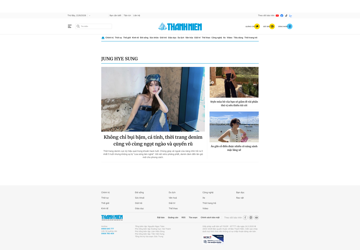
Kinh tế (135, 37)
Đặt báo (161, 217)
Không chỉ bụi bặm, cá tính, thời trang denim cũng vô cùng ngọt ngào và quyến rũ (153, 140)
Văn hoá (173, 197)
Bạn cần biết (115, 15)
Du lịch (181, 37)
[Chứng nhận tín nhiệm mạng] (213, 239)
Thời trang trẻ (250, 37)
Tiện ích (127, 15)
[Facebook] (282, 15)
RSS (183, 217)
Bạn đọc (240, 192)
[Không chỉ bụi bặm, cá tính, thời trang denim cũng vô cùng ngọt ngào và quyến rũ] (153, 99)
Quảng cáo (173, 217)
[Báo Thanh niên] (112, 218)
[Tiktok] (286, 15)
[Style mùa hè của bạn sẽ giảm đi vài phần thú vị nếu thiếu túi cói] (234, 82)
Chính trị (109, 37)
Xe (224, 37)
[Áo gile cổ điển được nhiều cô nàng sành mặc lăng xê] (234, 127)
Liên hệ (136, 15)
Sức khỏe (154, 37)
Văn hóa (189, 37)
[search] (93, 26)
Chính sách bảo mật (210, 217)
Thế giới (127, 37)
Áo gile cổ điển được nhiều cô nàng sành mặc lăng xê (234, 148)
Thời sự (118, 37)
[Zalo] (290, 15)
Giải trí (197, 37)
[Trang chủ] (103, 38)
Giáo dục (172, 37)
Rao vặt (240, 197)
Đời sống (144, 37)
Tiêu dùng (238, 37)
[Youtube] (277, 15)
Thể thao (206, 37)
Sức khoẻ (139, 197)
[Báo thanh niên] (180, 26)
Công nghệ (217, 37)
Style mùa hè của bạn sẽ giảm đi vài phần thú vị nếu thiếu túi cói (234, 103)
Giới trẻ (163, 37)
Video (229, 37)
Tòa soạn (193, 217)
